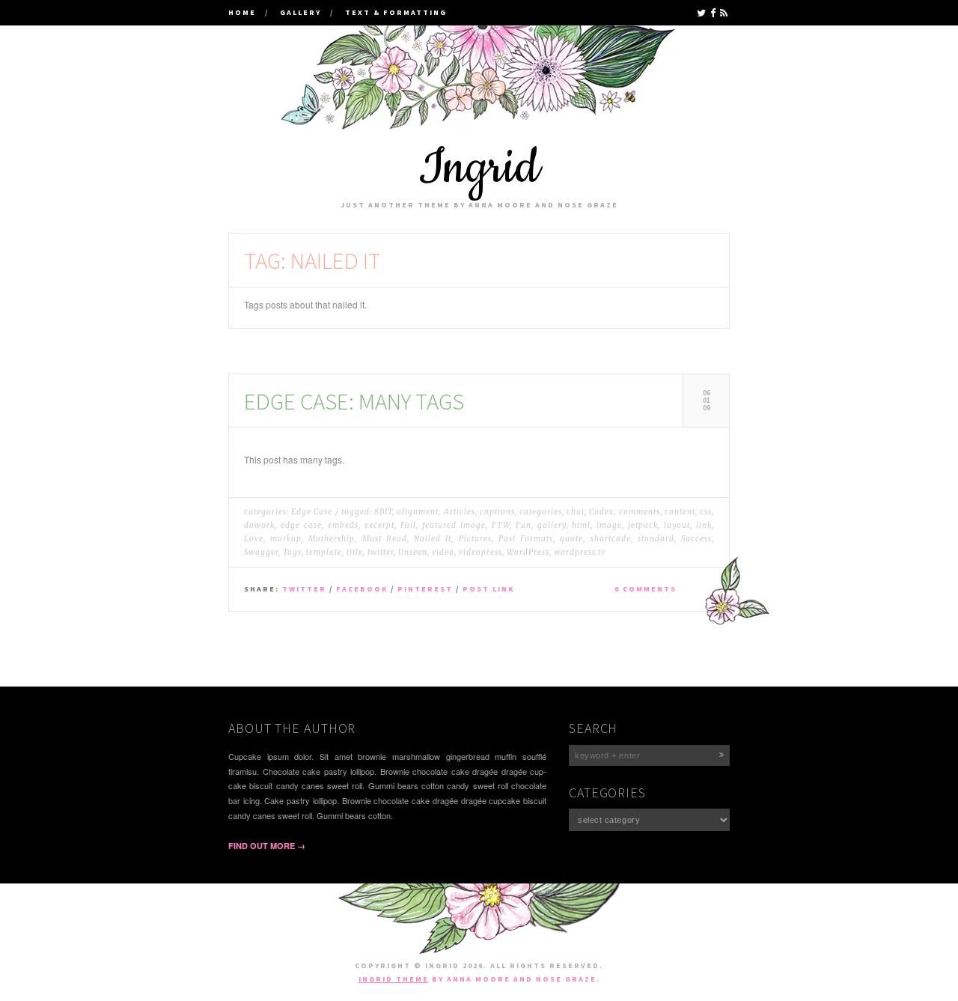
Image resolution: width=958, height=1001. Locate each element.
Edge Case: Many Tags (354, 401)
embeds (343, 525)
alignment (418, 512)
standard (656, 539)
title (355, 552)
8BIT (383, 512)
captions (497, 512)
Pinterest (425, 589)
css (706, 512)
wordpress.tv (579, 552)
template (324, 552)
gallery (551, 525)
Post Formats (525, 539)
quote (571, 539)
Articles (459, 512)
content (680, 512)
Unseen (412, 552)
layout (677, 525)
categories (540, 512)
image (609, 525)
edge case (301, 525)
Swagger (261, 552)
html (581, 525)
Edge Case (311, 512)
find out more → (266, 845)
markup (286, 539)
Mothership (331, 539)
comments (639, 512)
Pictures (475, 539)
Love (253, 539)
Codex (601, 512)
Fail (408, 525)
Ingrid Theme (394, 979)
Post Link (488, 589)
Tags (292, 552)
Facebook (362, 589)
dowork (259, 525)
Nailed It (432, 539)
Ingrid (479, 168)
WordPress (528, 552)
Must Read (384, 539)
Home (242, 12)
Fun (523, 525)
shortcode (611, 539)
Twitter (304, 589)
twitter (380, 552)
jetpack (643, 525)
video (443, 552)
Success (696, 539)
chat (576, 512)
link (704, 525)
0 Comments (645, 589)
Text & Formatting (396, 12)
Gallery (300, 12)
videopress (480, 552)
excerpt (379, 525)
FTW (501, 525)
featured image (454, 525)
